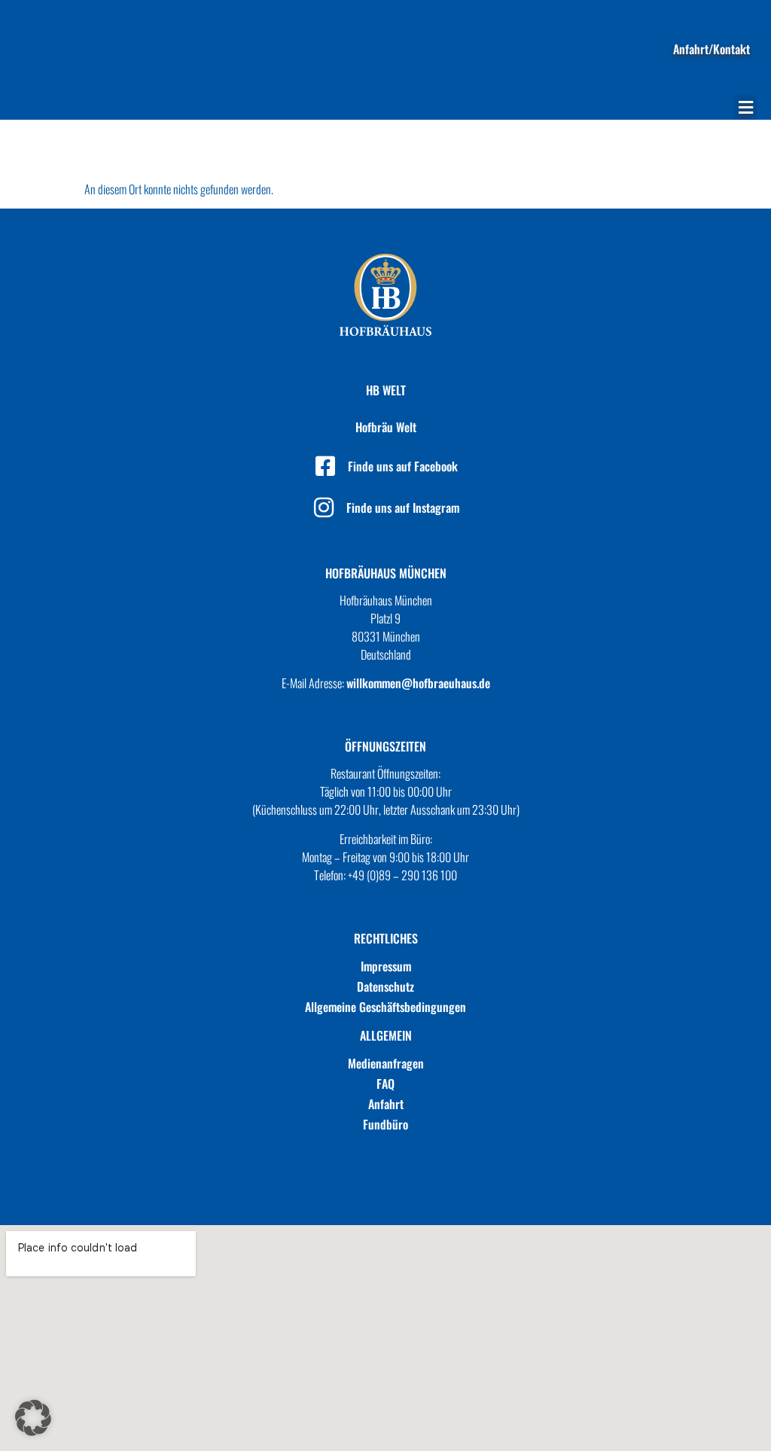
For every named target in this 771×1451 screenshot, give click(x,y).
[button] (745, 107)
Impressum (386, 966)
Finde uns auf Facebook (403, 466)
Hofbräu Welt (385, 427)
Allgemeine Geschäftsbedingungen (385, 1007)
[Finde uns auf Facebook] (325, 466)
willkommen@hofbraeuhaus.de (418, 683)
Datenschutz (385, 986)
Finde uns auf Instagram (402, 507)
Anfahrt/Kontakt (711, 49)
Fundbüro (385, 1124)
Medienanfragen (386, 1063)
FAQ (385, 1084)
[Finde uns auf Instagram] (323, 507)
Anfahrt (386, 1104)
